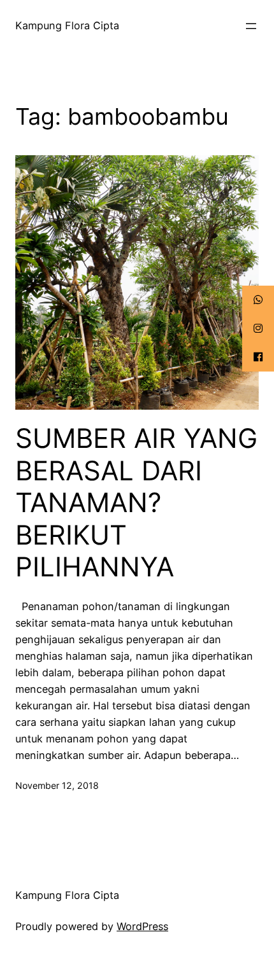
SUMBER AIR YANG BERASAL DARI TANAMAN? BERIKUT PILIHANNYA (136, 502)
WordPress (142, 926)
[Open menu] (251, 26)
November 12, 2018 (57, 785)
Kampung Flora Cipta (67, 25)
